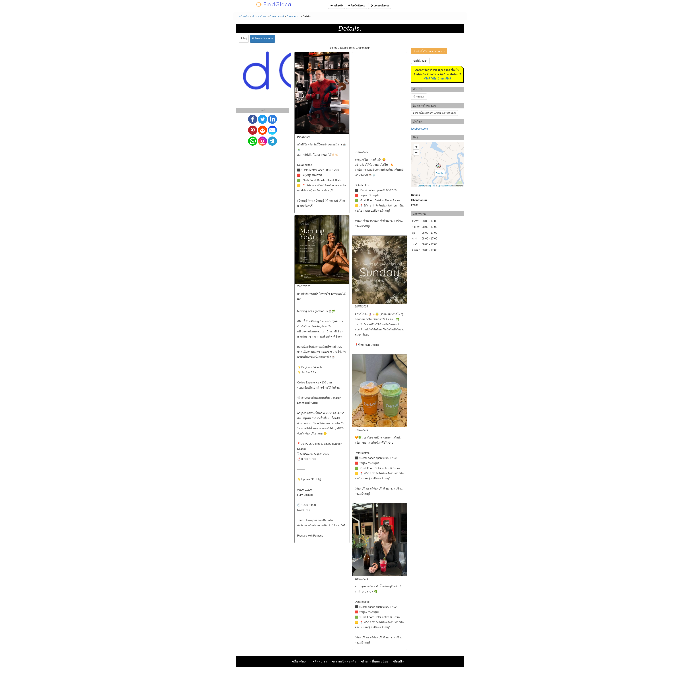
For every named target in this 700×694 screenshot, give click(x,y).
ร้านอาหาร (293, 16)
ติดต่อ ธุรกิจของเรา (263, 38)
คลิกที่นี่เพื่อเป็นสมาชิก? (437, 78)
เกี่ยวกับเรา (301, 661)
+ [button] (416, 147)
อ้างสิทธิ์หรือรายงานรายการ (429, 51)
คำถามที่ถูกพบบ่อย (375, 661)
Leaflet (421, 185)
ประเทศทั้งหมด (381, 5)
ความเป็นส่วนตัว (344, 661)
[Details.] (438, 165)
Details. (439, 173)
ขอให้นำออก (420, 60)
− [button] (416, 152)
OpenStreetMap (445, 185)
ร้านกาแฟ (419, 96)
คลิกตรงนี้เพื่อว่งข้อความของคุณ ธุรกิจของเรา (434, 113)
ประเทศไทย (259, 16)
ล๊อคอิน (399, 661)
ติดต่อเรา (320, 661)
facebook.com (419, 128)
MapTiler (431, 185)
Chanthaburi (276, 16)
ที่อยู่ (244, 38)
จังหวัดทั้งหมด (357, 5)
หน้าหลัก (338, 5)
